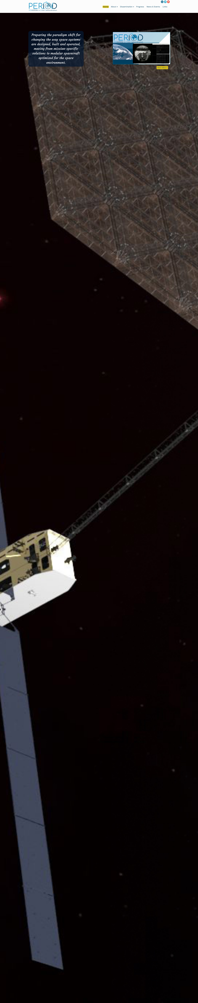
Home (105, 7)
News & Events (153, 7)
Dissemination (127, 7)
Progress (140, 7)
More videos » (162, 67)
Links (165, 7)
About (114, 7)
